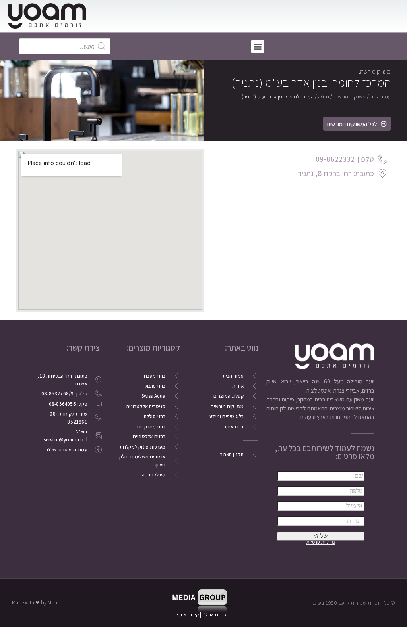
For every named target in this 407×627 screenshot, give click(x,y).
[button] (257, 46)
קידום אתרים (186, 614)
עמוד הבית (380, 96)
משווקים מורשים (349, 96)
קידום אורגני (214, 614)
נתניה (323, 96)
